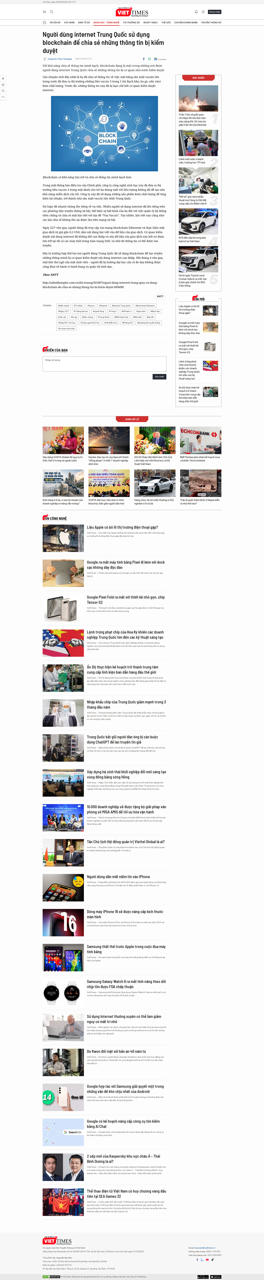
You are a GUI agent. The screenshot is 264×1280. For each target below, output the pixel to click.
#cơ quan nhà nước (66, 328)
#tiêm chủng (87, 317)
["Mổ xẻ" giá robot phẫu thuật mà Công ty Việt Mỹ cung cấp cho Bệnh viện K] (198, 180)
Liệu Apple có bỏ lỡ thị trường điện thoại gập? (189, 310)
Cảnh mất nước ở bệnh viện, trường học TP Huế (192, 161)
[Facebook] (143, 59)
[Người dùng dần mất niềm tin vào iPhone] (63, 887)
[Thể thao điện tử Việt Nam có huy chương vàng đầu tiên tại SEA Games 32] (63, 1202)
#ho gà (74, 317)
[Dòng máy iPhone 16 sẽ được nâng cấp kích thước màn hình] (63, 922)
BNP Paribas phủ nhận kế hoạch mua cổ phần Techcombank (200, 459)
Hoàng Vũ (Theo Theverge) (60, 59)
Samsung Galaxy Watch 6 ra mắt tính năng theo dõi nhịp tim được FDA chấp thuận (126, 984)
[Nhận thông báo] (196, 12)
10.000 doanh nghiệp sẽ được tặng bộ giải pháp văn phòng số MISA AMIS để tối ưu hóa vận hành (126, 809)
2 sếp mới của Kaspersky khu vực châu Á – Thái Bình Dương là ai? (123, 1159)
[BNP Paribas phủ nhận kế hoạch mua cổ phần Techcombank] (200, 440)
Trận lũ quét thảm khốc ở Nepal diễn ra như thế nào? (200, 502)
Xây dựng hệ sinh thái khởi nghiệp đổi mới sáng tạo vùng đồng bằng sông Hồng (126, 774)
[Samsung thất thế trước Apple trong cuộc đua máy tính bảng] (63, 957)
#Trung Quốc (104, 317)
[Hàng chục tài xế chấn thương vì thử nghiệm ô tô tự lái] (155, 483)
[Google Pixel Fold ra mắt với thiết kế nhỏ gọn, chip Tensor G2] (210, 346)
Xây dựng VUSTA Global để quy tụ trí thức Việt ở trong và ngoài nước (63, 459)
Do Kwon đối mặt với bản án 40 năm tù (116, 1051)
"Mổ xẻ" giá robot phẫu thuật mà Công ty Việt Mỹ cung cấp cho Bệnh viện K (193, 200)
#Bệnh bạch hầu (121, 317)
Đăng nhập (214, 12)
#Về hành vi (127, 311)
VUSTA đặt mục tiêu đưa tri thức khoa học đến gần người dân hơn (106, 502)
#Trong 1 (113, 311)
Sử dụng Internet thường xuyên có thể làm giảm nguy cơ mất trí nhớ (124, 1019)
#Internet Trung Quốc (121, 306)
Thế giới (166, 22)
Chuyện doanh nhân (185, 22)
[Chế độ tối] (203, 12)
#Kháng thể (127, 323)
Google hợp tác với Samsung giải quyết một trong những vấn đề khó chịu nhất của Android (125, 1089)
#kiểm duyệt (63, 306)
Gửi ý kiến (159, 377)
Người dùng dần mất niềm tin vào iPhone (118, 876)
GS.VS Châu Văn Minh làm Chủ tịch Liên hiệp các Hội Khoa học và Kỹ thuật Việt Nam (153, 461)
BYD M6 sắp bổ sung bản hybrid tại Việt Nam (192, 239)
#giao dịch (141, 311)
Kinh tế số (84, 22)
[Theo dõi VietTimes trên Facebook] (197, 1259)
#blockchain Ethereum (145, 306)
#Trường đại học (81, 311)
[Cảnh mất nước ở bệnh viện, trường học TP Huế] (198, 143)
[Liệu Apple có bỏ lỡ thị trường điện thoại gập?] (210, 310)
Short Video (150, 22)
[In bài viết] (149, 59)
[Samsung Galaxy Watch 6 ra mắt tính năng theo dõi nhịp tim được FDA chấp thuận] (63, 992)
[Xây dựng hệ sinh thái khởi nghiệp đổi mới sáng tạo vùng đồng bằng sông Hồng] (63, 783)
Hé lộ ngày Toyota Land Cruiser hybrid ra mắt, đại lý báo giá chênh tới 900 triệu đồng (193, 280)
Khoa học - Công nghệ (106, 22)
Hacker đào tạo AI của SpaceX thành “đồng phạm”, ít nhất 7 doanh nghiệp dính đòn (108, 461)
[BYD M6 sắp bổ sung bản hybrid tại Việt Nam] (198, 221)
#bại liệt (150, 317)
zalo (202, 1259)
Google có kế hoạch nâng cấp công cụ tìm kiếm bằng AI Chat (123, 1124)
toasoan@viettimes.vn (204, 1248)
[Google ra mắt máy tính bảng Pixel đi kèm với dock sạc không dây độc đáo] (210, 327)
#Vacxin (91, 306)
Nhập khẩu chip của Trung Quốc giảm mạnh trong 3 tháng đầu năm (126, 704)
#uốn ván (62, 317)
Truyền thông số (211, 22)
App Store (203, 1277)
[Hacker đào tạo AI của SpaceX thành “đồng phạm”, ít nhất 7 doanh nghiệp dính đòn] (109, 440)
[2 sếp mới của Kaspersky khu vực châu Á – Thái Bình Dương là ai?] (63, 1167)
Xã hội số (55, 22)
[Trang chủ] (44, 23)
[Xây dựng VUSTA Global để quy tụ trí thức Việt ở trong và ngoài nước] (63, 440)
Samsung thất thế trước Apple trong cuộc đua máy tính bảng (126, 949)
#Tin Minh (78, 306)
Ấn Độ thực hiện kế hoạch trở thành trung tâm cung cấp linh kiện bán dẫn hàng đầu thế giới (189, 394)
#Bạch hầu (155, 311)
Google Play (215, 1277)
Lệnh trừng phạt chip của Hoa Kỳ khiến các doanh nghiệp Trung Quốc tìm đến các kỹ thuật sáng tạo (189, 370)
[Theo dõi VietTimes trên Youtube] (207, 1259)
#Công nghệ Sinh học (90, 323)
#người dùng (98, 311)
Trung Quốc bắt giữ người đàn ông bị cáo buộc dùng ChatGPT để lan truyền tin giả (122, 739)
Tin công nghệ (55, 518)
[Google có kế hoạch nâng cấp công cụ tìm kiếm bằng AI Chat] (63, 1132)
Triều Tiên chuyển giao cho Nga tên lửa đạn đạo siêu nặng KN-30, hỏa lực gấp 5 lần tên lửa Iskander (193, 119)
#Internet (103, 306)
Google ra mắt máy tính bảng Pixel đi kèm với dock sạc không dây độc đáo (189, 328)
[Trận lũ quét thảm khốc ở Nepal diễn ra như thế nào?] (200, 483)
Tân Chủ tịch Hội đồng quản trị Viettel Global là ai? (126, 841)
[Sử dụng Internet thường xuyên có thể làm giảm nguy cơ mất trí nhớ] (63, 1027)
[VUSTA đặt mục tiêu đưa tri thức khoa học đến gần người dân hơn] (109, 483)
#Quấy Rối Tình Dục (67, 323)
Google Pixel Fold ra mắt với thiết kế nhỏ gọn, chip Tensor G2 (188, 347)
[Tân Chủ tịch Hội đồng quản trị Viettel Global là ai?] (63, 853)
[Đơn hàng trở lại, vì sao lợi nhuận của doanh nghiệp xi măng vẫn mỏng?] (63, 483)
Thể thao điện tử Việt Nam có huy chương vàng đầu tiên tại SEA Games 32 (126, 1194)
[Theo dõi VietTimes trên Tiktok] (212, 1259)
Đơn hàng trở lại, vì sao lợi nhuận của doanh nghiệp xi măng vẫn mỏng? (63, 502)
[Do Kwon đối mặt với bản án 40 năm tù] (63, 1062)
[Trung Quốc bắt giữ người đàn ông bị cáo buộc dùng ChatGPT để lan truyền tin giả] (63, 748)
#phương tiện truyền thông (148, 323)
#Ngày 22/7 (63, 311)
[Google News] (160, 59)
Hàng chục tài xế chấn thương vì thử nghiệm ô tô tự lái (154, 502)
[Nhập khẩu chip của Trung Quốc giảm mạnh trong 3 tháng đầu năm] (63, 713)
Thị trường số (131, 22)
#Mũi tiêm (137, 317)
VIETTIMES (132, 12)
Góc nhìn (69, 22)
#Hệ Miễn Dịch (111, 323)
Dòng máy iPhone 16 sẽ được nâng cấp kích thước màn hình (125, 914)
